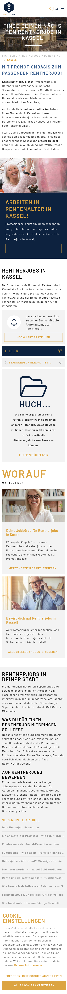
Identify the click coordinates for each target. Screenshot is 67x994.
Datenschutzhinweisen (29, 965)
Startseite (9, 55)
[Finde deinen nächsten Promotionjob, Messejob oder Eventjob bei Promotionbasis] (9, 8)
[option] (33, 828)
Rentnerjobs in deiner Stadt (42, 55)
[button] (51, 8)
